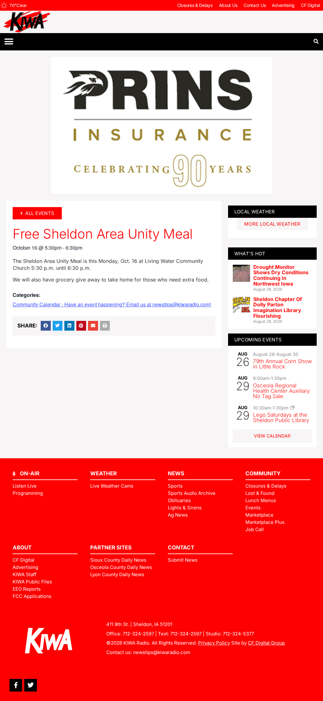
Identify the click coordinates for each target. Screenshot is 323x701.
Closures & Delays (195, 5)
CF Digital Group (266, 643)
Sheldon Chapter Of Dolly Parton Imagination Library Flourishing (277, 307)
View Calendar (272, 435)
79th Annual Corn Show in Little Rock (282, 364)
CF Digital (310, 5)
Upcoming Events (258, 340)
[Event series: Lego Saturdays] (292, 407)
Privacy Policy (214, 643)
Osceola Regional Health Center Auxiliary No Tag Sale (281, 390)
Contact (181, 547)
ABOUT (22, 547)
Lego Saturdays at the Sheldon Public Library (281, 417)
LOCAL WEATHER (254, 212)
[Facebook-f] (15, 685)
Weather (103, 473)
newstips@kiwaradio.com (161, 652)
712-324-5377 (238, 634)
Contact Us (255, 5)
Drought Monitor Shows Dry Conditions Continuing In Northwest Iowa (280, 275)
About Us (228, 5)
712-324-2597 (138, 634)
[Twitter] (30, 685)
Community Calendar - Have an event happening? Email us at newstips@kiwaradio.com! (112, 304)
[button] (9, 42)
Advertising (283, 5)
